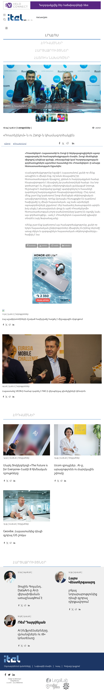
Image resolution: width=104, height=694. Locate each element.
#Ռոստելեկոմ (19, 144)
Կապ (58, 666)
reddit (55, 246)
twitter (44, 246)
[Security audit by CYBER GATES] (53, 686)
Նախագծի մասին (43, 666)
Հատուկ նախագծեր (52, 58)
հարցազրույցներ (52, 50)
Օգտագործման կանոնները (17, 666)
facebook (32, 246)
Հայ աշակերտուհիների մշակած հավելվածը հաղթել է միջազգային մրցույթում (42, 319)
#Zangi (7, 144)
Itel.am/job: (42, 17)
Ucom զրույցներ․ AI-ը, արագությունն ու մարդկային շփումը (74, 469)
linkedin (67, 246)
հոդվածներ (52, 43)
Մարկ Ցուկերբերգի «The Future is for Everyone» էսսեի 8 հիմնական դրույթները (25, 469)
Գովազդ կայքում (72, 666)
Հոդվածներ (23, 458)
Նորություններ (23, 128)
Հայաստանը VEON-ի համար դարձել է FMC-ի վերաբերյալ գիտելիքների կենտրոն (44, 391)
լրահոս (52, 35)
